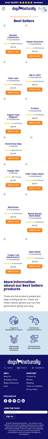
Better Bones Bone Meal (35, 215)
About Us (7, 376)
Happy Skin (13, 171)
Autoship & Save (10, 380)
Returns (29, 380)
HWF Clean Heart (35, 174)
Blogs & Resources (11, 383)
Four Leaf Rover (14, 39)
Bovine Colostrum (13, 36)
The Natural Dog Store (18, 16)
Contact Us (31, 376)
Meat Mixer (35, 252)
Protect (35, 108)
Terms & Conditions (34, 386)
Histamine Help (13, 144)
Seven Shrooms (34, 42)
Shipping (30, 383)
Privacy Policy (31, 389)
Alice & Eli (14, 146)
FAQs (6, 386)
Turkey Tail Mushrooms (13, 256)
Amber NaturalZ (35, 176)
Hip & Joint (35, 75)
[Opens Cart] (44, 8)
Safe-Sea (13, 78)
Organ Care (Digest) (13, 116)
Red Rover (13, 207)
